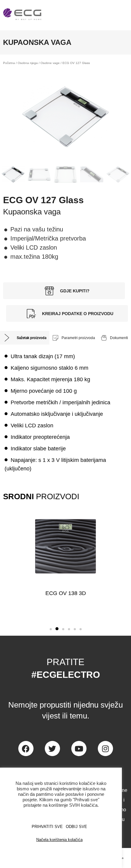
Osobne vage (50, 63)
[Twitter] (52, 748)
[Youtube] (79, 748)
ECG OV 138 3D (65, 593)
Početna (9, 63)
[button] (51, 629)
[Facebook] (26, 748)
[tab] (24, 338)
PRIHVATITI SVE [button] (47, 826)
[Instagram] (105, 748)
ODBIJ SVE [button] (76, 826)
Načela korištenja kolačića (59, 839)
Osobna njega (28, 63)
